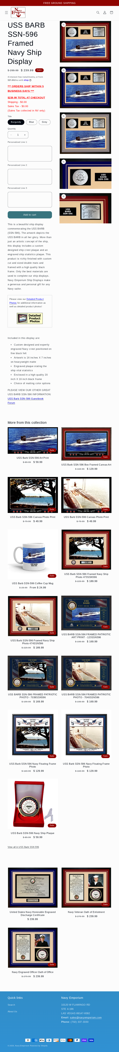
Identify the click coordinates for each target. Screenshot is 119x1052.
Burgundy (16, 122)
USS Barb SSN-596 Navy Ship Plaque (32, 833)
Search (11, 1005)
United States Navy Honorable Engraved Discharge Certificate (33, 913)
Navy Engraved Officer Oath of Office (33, 972)
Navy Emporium (22, 1046)
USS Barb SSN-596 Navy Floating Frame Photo (32, 765)
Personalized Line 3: (18, 188)
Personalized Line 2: (18, 165)
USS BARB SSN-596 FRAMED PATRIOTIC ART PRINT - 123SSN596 (86, 636)
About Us (12, 1011)
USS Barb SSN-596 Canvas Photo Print (32, 517)
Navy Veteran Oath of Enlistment (86, 912)
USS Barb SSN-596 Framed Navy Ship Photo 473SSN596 (86, 575)
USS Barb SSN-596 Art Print (33, 458)
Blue (31, 122)
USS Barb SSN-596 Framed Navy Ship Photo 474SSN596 (33, 642)
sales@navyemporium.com (86, 1017)
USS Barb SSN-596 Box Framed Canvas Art (86, 464)
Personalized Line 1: (18, 142)
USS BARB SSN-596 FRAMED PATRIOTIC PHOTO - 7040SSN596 (86, 696)
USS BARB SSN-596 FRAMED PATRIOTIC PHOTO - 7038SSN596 (32, 696)
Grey (44, 122)
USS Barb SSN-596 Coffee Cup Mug (32, 583)
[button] (6, 12)
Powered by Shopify (39, 1046)
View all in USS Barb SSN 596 (23, 847)
